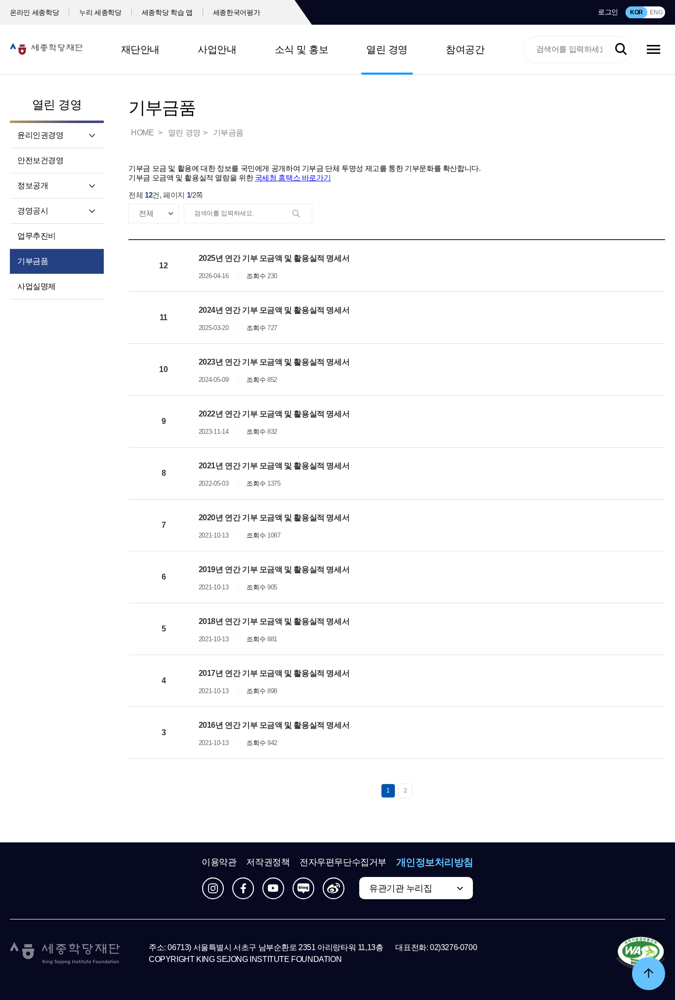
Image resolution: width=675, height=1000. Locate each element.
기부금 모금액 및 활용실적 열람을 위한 (229, 177)
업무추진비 (36, 236)
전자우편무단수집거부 (342, 862)
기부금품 (32, 261)
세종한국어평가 (236, 12)
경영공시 (32, 211)
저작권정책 (268, 862)
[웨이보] (333, 888)
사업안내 (217, 49)
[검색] (302, 214)
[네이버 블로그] (303, 888)
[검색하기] (621, 49)
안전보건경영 (40, 160)
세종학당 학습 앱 (167, 12)
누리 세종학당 (100, 12)
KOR (636, 12)
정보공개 (32, 185)
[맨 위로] (648, 973)
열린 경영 (387, 49)
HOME (143, 132)
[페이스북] (243, 888)
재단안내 (140, 49)
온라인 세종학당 (34, 12)
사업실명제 (36, 286)
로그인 (608, 12)
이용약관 (219, 862)
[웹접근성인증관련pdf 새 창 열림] (640, 953)
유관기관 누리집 (400, 888)
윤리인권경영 (40, 135)
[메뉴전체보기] (653, 49)
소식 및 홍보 (302, 49)
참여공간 (465, 49)
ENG (656, 12)
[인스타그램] (213, 888)
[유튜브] (273, 888)
